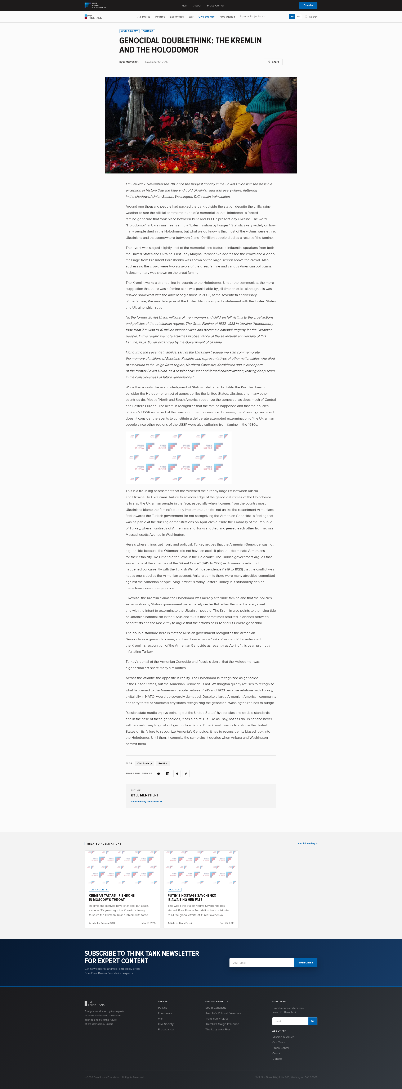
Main (185, 5)
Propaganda (227, 16)
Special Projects (250, 16)
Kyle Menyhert (129, 62)
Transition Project (216, 1018)
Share (275, 62)
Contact (277, 1053)
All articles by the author (145, 801)
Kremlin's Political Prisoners (223, 1013)
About (197, 5)
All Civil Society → (307, 843)
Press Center (215, 5)
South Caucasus (215, 1007)
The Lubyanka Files (218, 1029)
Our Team (278, 1042)
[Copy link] (186, 773)
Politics (160, 16)
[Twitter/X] (158, 773)
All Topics (144, 16)
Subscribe (306, 962)
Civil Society (206, 16)
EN (292, 16)
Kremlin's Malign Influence (222, 1024)
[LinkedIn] (167, 773)
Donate (308, 5)
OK (313, 1021)
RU (298, 16)
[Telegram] (176, 773)
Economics (177, 16)
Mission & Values (283, 1037)
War (191, 16)
